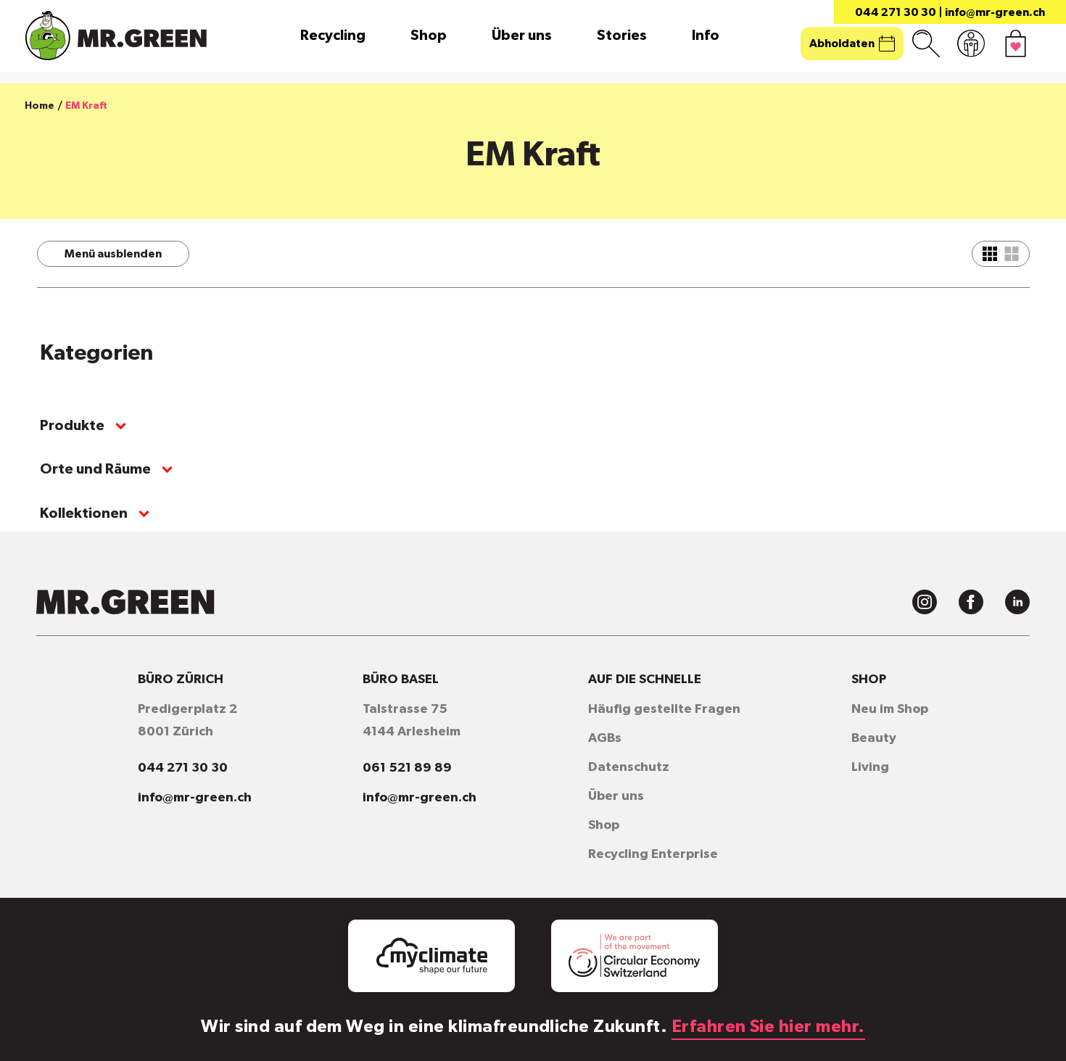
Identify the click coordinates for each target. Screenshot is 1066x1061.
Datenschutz (628, 767)
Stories (622, 35)
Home (39, 106)
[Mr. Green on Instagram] (924, 602)
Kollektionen (84, 513)
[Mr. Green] (116, 35)
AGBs (604, 738)
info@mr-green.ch (995, 12)
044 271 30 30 (895, 12)
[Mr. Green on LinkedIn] (1017, 602)
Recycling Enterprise (653, 854)
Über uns (522, 35)
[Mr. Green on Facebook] (971, 602)
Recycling (332, 35)
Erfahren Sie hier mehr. (768, 1027)
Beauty (873, 738)
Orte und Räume (95, 469)
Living (870, 767)
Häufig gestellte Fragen (664, 709)
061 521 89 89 (407, 768)
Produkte (72, 425)
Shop (428, 35)
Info (705, 35)
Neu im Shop (889, 709)
